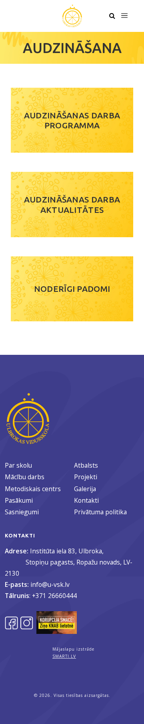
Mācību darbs (24, 476)
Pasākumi (19, 500)
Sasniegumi (22, 512)
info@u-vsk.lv (50, 584)
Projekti (85, 476)
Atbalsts (86, 465)
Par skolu (18, 465)
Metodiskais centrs (33, 488)
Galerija (85, 488)
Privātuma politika (100, 512)
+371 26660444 (54, 595)
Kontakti (86, 500)
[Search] (112, 16)
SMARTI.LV (64, 656)
